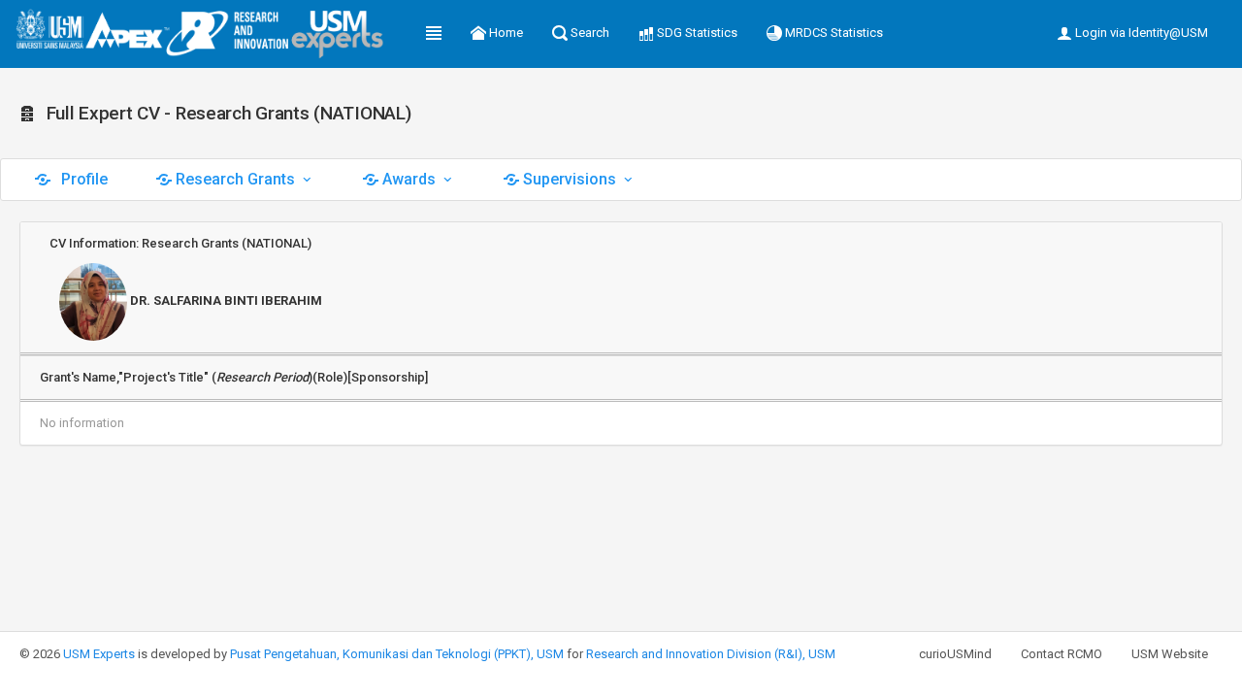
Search (588, 32)
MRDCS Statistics (832, 32)
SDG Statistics (695, 32)
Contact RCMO (1061, 654)
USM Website (1169, 654)
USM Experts (99, 654)
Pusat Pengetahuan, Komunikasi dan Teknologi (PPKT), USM (397, 654)
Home (504, 32)
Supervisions (569, 179)
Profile (82, 179)
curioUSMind (955, 654)
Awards (409, 179)
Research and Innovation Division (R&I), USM (710, 654)
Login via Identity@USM (1140, 32)
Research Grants (235, 179)
